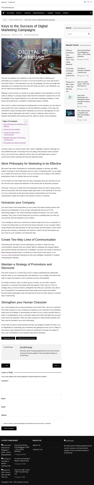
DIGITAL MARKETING (32, 35)
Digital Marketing (38, 13)
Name (3, 398)
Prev (6, 365)
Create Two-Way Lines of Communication (12, 133)
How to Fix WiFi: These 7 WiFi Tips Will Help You (83, 84)
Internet (18, 13)
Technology (10, 13)
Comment (5, 381)
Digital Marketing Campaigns (27, 338)
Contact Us (11, 2)
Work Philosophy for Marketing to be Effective (15, 125)
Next (55, 365)
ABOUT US (36, 445)
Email (3, 407)
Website (4, 415)
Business (28, 13)
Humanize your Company (12, 129)
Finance (58, 13)
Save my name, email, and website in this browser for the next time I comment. (27, 423)
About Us (4, 2)
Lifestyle (65, 13)
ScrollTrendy (6, 35)
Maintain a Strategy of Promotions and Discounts (15, 139)
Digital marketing (9, 338)
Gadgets (50, 13)
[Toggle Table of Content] (25, 121)
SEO (30, 98)
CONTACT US (37, 449)
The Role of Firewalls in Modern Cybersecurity (83, 70)
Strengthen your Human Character (15, 143)
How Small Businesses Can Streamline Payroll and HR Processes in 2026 (83, 99)
